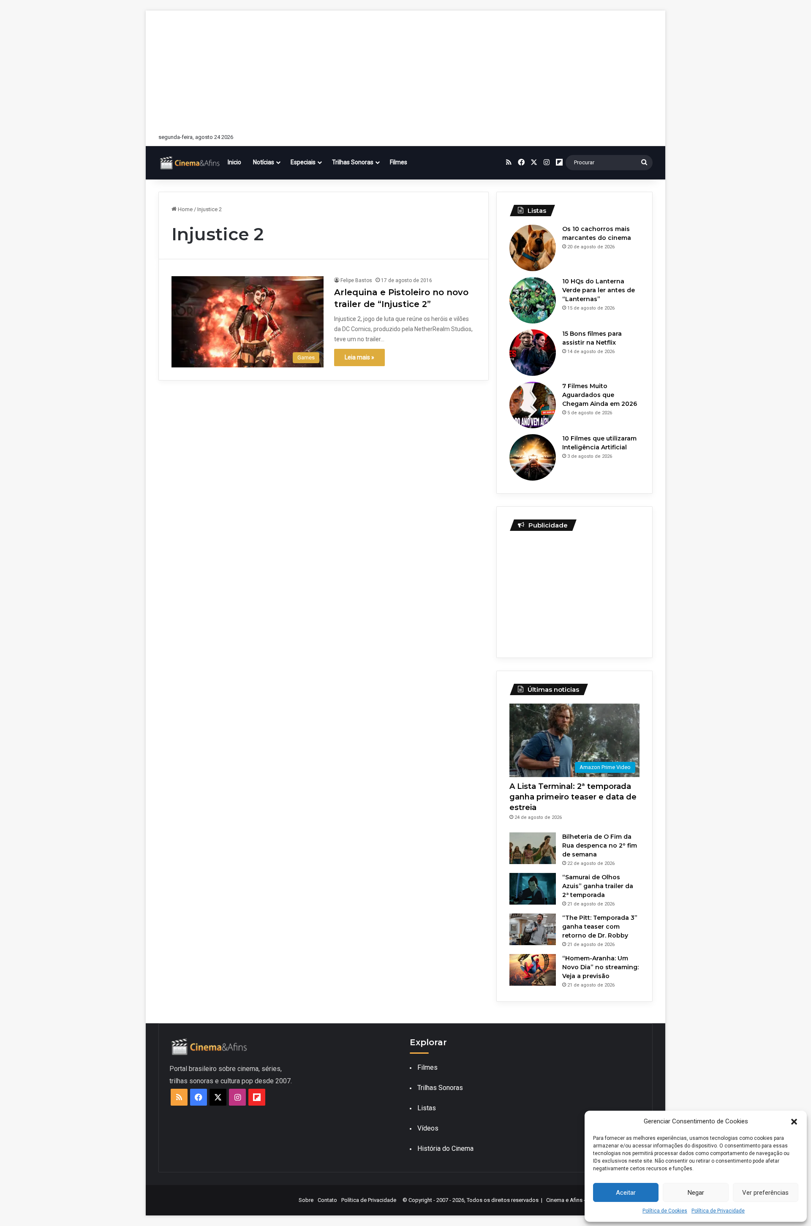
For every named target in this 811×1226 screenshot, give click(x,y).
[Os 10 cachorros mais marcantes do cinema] (532, 248)
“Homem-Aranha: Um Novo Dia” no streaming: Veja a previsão (600, 967)
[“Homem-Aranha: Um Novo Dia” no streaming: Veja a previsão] (532, 970)
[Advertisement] (405, 70)
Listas (426, 1108)
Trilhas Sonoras (352, 162)
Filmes (398, 162)
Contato (327, 1200)
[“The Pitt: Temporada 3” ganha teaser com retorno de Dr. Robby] (532, 929)
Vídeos (427, 1128)
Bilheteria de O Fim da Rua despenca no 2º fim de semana (599, 845)
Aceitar (626, 1192)
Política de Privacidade (718, 1211)
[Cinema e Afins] (190, 163)
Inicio (234, 162)
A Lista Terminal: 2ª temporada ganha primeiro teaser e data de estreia (573, 797)
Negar (696, 1192)
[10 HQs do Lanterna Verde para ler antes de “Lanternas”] (532, 300)
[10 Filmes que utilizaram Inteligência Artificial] (532, 457)
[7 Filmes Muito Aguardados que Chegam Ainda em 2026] (532, 405)
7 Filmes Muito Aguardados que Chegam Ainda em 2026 (599, 395)
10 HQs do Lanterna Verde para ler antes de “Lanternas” (598, 290)
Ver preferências (765, 1192)
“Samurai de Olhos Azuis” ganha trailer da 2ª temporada (597, 886)
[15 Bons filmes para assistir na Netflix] (532, 352)
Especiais (303, 162)
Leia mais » (359, 357)
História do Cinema (445, 1148)
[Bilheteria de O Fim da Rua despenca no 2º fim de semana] (532, 848)
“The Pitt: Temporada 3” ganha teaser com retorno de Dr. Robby (599, 926)
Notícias (263, 162)
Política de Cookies (664, 1211)
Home (185, 209)
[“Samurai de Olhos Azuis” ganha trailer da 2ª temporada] (532, 889)
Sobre (306, 1200)
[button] (794, 1121)
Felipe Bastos (356, 280)
